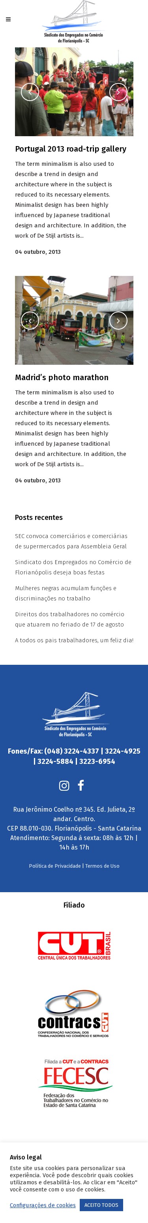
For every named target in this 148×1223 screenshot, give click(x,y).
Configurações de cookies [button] (43, 1205)
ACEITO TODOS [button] (101, 1205)
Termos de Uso (102, 866)
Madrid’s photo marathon (62, 377)
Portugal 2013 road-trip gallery (70, 149)
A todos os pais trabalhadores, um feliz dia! (74, 640)
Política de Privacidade (55, 866)
